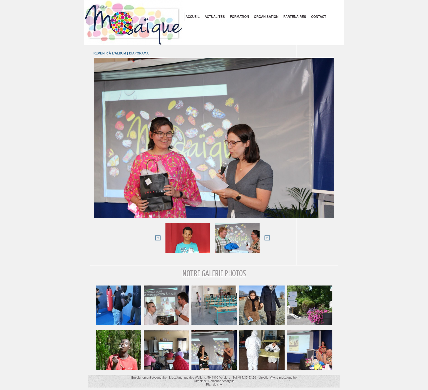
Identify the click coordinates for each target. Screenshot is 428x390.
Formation (239, 17)
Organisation (266, 17)
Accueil (193, 17)
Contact (318, 17)
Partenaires (294, 17)
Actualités (215, 17)
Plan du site (214, 384)
